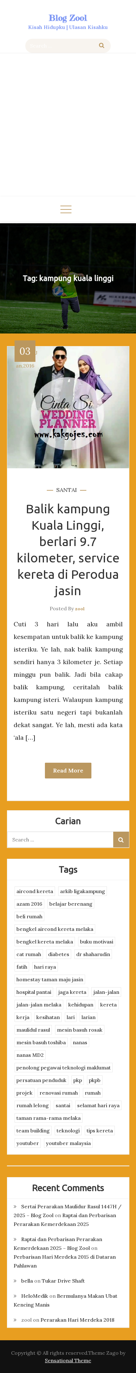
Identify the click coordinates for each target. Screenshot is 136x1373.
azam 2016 (29, 904)
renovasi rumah (59, 1093)
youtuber (27, 1143)
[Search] (102, 46)
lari (71, 1017)
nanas (80, 1042)
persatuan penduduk (41, 1080)
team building (33, 1130)
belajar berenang (70, 904)
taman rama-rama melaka (48, 1118)
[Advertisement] (68, 125)
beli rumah (29, 916)
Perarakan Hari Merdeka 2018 (77, 1320)
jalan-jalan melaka (38, 1004)
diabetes (58, 954)
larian (89, 1017)
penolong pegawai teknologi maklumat (63, 1067)
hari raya (45, 967)
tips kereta (100, 1130)
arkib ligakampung (82, 891)
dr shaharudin (93, 954)
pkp (77, 1080)
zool (80, 609)
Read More (68, 770)
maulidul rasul (33, 1030)
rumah (93, 1093)
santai (66, 489)
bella (27, 1281)
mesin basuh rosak (79, 1030)
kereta (108, 1004)
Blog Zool (68, 18)
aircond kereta (34, 891)
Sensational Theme (68, 1360)
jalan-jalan (106, 992)
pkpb (95, 1080)
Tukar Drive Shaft (63, 1281)
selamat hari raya (98, 1105)
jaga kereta (72, 992)
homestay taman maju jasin (49, 979)
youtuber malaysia (68, 1143)
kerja (22, 1017)
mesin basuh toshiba (41, 1042)
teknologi (68, 1130)
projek (24, 1093)
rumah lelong (32, 1105)
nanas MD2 (30, 1055)
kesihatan (48, 1017)
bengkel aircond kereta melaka (54, 929)
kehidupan (80, 1004)
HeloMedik (34, 1296)
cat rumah (28, 954)
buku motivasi (96, 941)
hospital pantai (33, 992)
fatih (21, 967)
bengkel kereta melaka (44, 941)
